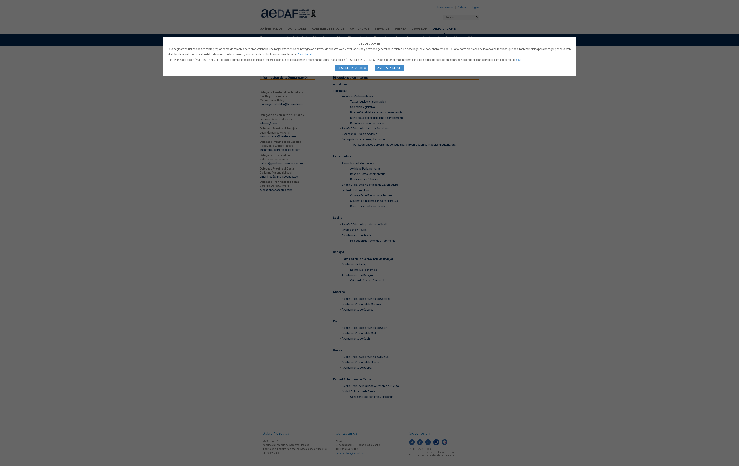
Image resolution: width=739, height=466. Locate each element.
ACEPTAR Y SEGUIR (389, 67)
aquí (518, 59)
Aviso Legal (305, 54)
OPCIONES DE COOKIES (352, 67)
